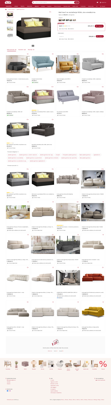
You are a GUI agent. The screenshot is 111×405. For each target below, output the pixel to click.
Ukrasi (16, 369)
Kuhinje (51, 369)
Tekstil (25, 369)
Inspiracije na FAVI (55, 385)
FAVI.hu (78, 399)
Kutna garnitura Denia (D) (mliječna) (65, 194)
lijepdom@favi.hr (12, 380)
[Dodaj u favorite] (78, 169)
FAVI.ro (74, 399)
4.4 (66, 25)
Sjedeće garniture (20, 9)
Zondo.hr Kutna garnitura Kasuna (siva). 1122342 (67, 259)
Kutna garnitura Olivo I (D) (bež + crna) (15, 327)
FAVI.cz (62, 399)
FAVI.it (82, 399)
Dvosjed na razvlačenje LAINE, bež (14, 111)
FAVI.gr (99, 399)
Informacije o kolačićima (56, 392)
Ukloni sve (50, 350)
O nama (52, 380)
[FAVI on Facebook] (7, 390)
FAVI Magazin (53, 387)
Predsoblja (94, 369)
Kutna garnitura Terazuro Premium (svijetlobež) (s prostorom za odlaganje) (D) (24, 226)
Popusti (103, 369)
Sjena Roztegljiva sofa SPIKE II (64, 79)
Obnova (42, 369)
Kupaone (60, 369)
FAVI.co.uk (90, 399)
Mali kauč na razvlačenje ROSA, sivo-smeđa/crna (43, 194)
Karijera (8, 383)
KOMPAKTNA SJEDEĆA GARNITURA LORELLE (67, 292)
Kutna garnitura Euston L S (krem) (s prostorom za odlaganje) (71, 226)
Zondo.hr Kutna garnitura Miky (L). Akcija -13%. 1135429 (44, 292)
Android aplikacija (101, 380)
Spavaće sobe (77, 370)
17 (53, 86)
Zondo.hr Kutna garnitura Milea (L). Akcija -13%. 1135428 (19, 259)
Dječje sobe (85, 369)
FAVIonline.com (10, 399)
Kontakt (8, 381)
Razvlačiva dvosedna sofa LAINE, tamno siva (42, 144)
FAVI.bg (95, 399)
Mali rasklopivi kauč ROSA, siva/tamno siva (16, 144)
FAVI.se (86, 399)
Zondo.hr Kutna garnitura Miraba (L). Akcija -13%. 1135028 (44, 226)
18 (103, 169)
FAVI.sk (66, 399)
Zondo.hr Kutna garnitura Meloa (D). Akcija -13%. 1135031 (69, 327)
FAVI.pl (70, 399)
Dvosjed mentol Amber (37, 79)
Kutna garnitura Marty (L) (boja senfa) (90, 327)
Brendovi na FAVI (54, 383)
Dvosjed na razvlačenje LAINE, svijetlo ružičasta (92, 111)
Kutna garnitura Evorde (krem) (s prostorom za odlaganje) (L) (45, 259)
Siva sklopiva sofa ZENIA (62, 111)
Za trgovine (53, 389)
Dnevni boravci (11, 9)
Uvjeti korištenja (54, 390)
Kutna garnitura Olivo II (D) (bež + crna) (90, 259)
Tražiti (76, 2)
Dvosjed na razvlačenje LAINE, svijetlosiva (91, 79)
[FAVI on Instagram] (10, 390)
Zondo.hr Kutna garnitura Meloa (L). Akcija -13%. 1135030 (44, 327)
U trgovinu (100, 26)
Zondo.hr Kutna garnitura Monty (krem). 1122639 (93, 194)
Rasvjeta (34, 369)
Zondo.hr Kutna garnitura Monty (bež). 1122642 (92, 226)
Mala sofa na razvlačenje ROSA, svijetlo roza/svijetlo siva (45, 111)
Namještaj (8, 369)
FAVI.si (102, 399)
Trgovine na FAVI (54, 381)
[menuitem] (9, 6)
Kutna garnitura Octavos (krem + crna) (15, 292)
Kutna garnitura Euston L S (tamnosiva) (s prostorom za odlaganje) (22, 79)
